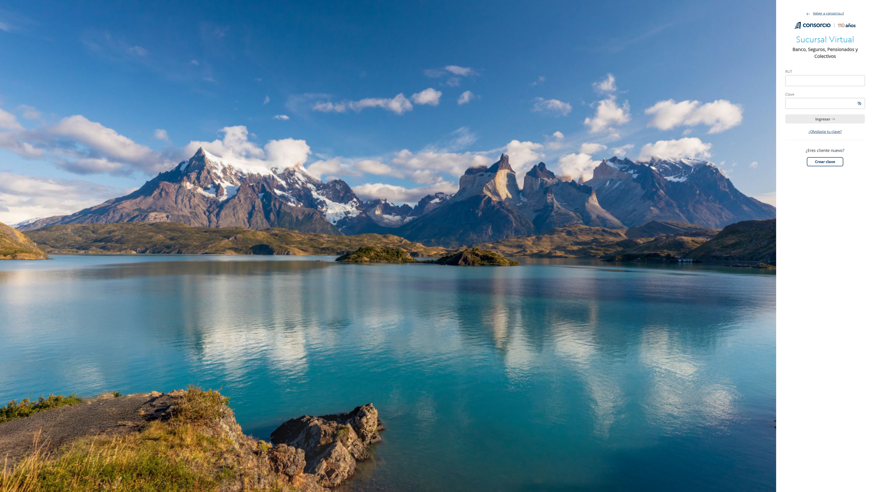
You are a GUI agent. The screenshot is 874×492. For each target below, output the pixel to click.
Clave (789, 94)
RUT (788, 71)
